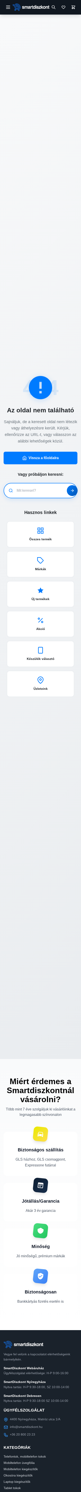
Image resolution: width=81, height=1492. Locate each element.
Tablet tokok (12, 1488)
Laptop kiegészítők (17, 1481)
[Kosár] (73, 7)
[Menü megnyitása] (8, 7)
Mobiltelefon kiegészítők (21, 1469)
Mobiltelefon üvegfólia (19, 1463)
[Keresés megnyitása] (54, 7)
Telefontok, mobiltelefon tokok (25, 1456)
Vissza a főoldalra (44, 458)
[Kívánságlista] (63, 7)
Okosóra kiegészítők (18, 1475)
